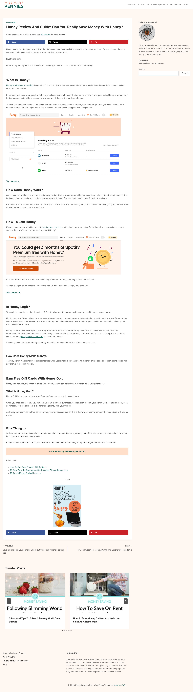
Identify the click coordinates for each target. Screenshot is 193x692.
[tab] (62, 630)
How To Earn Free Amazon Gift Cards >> (28, 467)
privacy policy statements (31, 336)
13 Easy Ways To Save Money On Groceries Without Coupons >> (39, 470)
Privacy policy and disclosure (16, 661)
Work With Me (9, 657)
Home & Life (175, 4)
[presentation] (35, 593)
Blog (5, 664)
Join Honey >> (13, 292)
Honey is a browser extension (19, 85)
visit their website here (51, 227)
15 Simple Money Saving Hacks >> (25, 473)
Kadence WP (119, 685)
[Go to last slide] (9, 601)
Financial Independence (157, 4)
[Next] (126, 601)
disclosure (45, 35)
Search (142, 69)
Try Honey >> (12, 181)
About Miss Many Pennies (14, 653)
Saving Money (12, 22)
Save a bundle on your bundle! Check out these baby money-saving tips (33, 549)
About (186, 4)
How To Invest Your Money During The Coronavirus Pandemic (104, 548)
